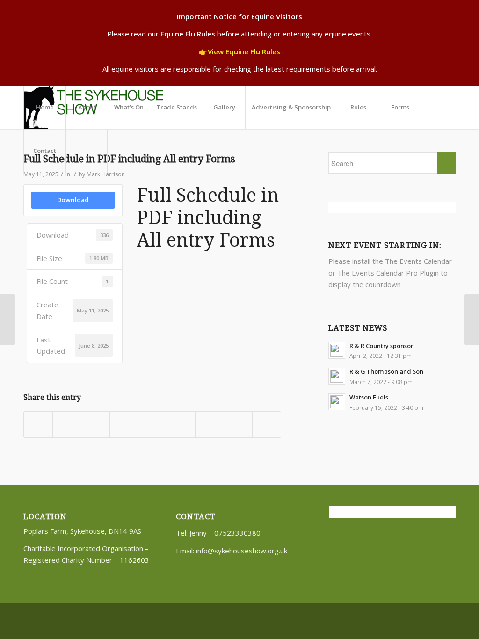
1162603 (134, 560)
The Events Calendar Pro (377, 272)
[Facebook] (449, 615)
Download (73, 200)
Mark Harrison (106, 174)
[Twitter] (435, 615)
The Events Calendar (418, 261)
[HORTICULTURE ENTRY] (7, 319)
